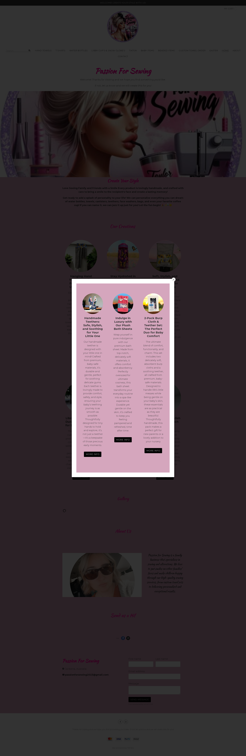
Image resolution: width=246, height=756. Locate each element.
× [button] (174, 279)
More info (92, 454)
